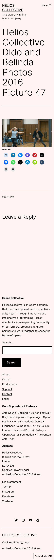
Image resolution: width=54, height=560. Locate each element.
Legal (5, 398)
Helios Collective (19, 535)
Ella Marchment (11, 481)
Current (7, 379)
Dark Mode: (41, 556)
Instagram (8, 491)
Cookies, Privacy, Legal (16, 542)
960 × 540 (8, 196)
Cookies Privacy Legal (15, 469)
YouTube (7, 501)
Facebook (8, 496)
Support (7, 389)
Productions (9, 384)
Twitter (6, 486)
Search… (7, 342)
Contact (7, 394)
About (6, 374)
